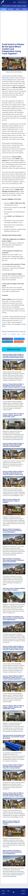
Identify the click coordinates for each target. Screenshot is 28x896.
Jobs (17, 9)
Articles (3, 9)
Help (8, 891)
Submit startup (22, 2)
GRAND (4, 334)
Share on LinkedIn (8, 341)
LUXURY (23, 334)
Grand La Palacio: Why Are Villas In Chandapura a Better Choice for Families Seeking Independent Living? (14, 385)
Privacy (23, 891)
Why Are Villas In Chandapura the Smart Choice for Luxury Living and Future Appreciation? (13, 618)
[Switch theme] (10, 2)
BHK (18, 334)
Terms (3, 893)
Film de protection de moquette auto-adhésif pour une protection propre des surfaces (14, 736)
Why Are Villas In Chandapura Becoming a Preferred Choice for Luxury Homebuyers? (12, 530)
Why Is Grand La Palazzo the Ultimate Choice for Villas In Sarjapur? (11, 501)
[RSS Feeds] (13, 892)
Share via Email (19, 341)
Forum (24, 9)
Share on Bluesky (20, 339)
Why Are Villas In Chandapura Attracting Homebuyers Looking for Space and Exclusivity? (13, 560)
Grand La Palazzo (6, 79)
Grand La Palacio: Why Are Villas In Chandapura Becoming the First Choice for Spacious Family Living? (13, 473)
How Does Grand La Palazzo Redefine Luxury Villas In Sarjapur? (14, 589)
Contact (23, 893)
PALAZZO (13, 334)
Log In (14, 2)
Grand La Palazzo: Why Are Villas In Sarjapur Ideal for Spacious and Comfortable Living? (13, 415)
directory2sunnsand (13, 331)
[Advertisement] (14, 28)
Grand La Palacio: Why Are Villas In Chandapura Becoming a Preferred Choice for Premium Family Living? (13, 356)
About (3, 891)
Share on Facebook (8, 339)
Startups (10, 9)
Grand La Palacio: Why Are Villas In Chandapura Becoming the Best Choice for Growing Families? (13, 445)
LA (8, 334)
